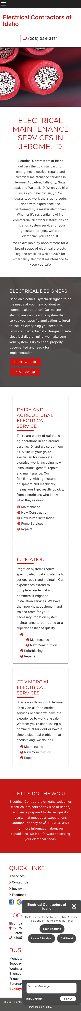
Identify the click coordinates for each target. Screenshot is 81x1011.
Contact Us (19, 882)
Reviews (22, 372)
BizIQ (48, 1006)
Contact (22, 362)
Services (18, 876)
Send (68, 998)
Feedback (18, 895)
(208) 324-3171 (42, 39)
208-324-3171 (57, 823)
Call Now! (67, 938)
